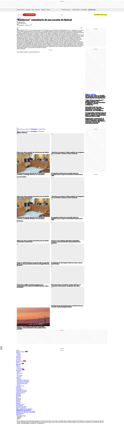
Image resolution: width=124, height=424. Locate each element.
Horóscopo (20, 373)
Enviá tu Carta (20, 386)
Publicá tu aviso (20, 404)
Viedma (48, 9)
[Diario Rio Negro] (17, 420)
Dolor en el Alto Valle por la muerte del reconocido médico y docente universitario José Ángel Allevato (33, 263)
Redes (17, 362)
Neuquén (28, 9)
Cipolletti (43, 9)
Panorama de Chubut (22, 382)
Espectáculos (20, 368)
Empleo (18, 403)
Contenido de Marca (21, 391)
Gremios (19, 354)
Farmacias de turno (21, 407)
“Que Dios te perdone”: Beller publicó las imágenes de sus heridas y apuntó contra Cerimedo (95, 102)
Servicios (18, 360)
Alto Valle (18, 396)
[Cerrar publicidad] (1, 347)
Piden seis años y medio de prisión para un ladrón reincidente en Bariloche (95, 97)
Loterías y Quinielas (21, 406)
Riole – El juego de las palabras (24, 409)
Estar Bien (20, 369)
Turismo (18, 358)
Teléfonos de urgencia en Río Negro (25, 411)
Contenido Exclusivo (21, 390)
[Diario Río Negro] (62, 14)
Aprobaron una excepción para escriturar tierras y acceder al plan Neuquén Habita (67, 306)
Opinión (18, 378)
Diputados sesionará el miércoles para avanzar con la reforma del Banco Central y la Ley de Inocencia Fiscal (95, 121)
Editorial (19, 379)
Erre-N (18, 367)
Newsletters (21, 361)
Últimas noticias (21, 9)
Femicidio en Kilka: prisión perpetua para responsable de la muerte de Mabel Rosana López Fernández (33, 286)
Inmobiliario (19, 389)
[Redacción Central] (17, 21)
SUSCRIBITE (100, 14)
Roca (33, 9)
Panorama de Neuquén (23, 380)
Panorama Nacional (22, 383)
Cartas (18, 384)
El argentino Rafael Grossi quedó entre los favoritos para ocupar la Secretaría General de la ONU (95, 114)
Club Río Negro (76, 9)
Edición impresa (20, 392)
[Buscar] (21, 14)
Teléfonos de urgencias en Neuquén (25, 412)
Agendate (20, 363)
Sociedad (19, 18)
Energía (18, 356)
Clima (18, 372)
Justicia (19, 355)
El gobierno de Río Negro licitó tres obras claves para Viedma (66, 263)
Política (18, 353)
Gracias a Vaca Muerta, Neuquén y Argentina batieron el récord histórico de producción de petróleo (66, 242)
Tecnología (20, 375)
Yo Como (19, 376)
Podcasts (18, 388)
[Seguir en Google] (17, 29)
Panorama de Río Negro (23, 381)
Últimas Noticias (21, 351)
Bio (17, 374)
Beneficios (19, 414)
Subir (18, 418)
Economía (18, 357)
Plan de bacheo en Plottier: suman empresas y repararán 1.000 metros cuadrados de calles (66, 285)
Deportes (18, 365)
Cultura (18, 366)
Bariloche (37, 9)
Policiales (18, 387)
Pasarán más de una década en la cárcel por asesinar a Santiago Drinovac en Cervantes (94, 109)
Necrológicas (84, 9)
